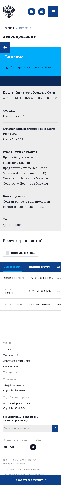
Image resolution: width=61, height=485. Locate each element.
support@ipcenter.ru (16, 403)
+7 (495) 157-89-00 (14, 390)
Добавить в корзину (28, 479)
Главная (8, 27)
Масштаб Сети (12, 355)
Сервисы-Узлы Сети (16, 360)
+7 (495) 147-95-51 (14, 408)
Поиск (7, 349)
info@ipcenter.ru (14, 385)
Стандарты (10, 372)
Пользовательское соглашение (22, 469)
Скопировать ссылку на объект (32, 67)
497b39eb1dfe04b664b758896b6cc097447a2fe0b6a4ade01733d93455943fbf (27, 98)
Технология (11, 366)
